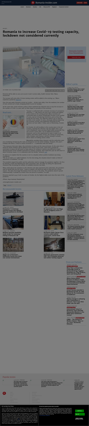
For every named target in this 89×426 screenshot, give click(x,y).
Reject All (77, 414)
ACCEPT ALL (79, 410)
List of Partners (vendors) (44, 415)
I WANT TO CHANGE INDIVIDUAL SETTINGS (79, 418)
